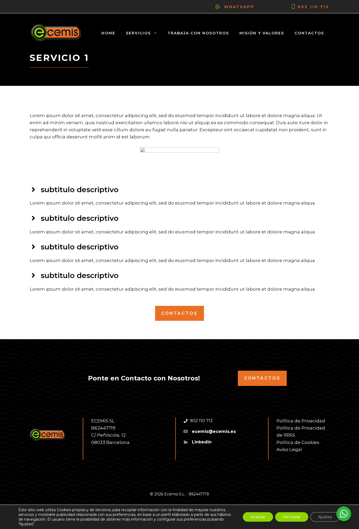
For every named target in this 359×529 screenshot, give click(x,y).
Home (108, 33)
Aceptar (258, 517)
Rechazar (291, 517)
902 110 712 (313, 6)
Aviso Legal (289, 449)
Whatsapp (239, 6)
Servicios (138, 33)
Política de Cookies (297, 442)
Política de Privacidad (300, 420)
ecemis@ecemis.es (214, 431)
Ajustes (325, 517)
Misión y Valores (261, 33)
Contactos (309, 33)
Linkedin (202, 441)
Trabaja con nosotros (198, 33)
